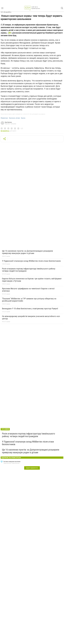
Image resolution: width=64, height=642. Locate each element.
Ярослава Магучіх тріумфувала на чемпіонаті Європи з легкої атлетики (28, 289)
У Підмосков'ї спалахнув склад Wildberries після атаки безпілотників (31, 261)
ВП (9, 33)
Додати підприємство (32, 468)
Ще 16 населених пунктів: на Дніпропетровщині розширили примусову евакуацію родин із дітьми (27, 252)
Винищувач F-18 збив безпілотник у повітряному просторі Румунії (30, 308)
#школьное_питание (14, 118)
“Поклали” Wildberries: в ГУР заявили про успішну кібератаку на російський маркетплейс (29, 299)
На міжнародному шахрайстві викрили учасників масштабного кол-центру (31, 317)
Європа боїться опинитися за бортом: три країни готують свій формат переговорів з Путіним (32, 279)
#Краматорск (4, 118)
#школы (23, 118)
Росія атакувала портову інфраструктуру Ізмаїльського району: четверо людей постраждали (29, 269)
